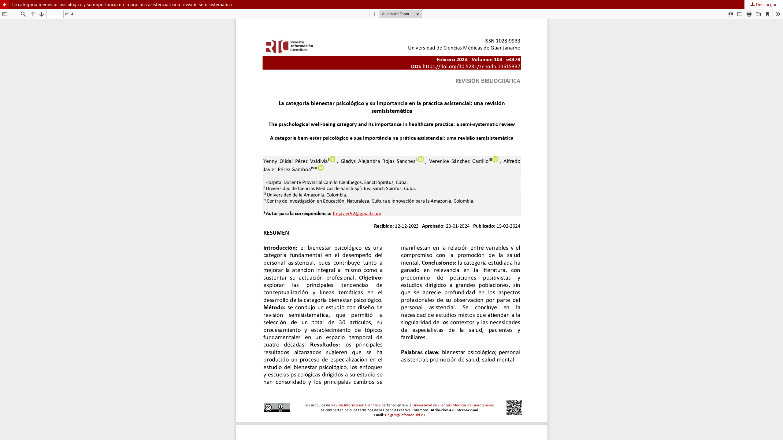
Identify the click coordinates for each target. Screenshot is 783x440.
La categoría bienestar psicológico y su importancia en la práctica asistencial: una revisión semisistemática (122, 4)
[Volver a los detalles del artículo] (4, 4)
